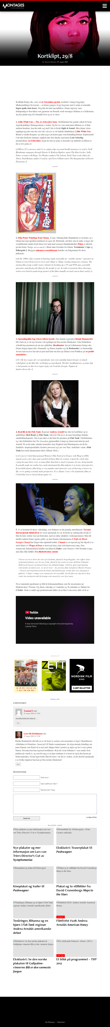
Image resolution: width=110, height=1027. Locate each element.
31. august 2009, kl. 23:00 (32, 736)
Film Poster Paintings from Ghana (33, 237)
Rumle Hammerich (84, 338)
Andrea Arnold (57, 431)
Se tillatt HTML (91, 817)
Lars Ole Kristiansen (33, 733)
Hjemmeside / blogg (48, 790)
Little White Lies (83, 131)
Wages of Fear (35, 545)
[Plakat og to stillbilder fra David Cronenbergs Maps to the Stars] (76, 875)
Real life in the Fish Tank (29, 431)
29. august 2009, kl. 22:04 (32, 713)
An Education (34, 140)
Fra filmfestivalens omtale (46, 551)
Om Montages (50, 1022)
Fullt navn (45, 777)
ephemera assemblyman (46, 250)
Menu (104, 6)
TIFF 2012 (60, 956)
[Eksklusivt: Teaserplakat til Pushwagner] (76, 836)
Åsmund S (28, 710)
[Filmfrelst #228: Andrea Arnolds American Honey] (76, 909)
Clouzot (61, 542)
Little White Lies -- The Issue (37, 121)
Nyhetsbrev (61, 1022)
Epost (49, 783)
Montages (7, 4)
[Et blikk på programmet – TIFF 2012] (76, 948)
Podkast (60, 917)
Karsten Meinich (50, 62)
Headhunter (58, 345)
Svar (18, 723)
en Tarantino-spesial (50, 101)
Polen (80, 243)
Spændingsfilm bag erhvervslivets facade (36, 338)
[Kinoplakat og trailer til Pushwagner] (33, 875)
